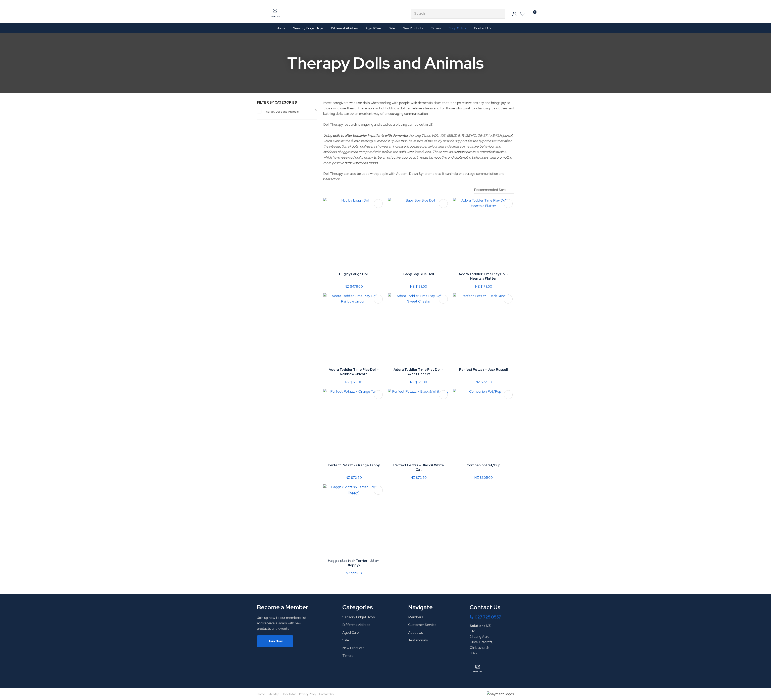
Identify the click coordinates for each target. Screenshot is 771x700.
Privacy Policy (307, 694)
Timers (436, 28)
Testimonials (418, 640)
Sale (392, 28)
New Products (413, 28)
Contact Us (482, 28)
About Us (415, 633)
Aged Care (373, 28)
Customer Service (422, 625)
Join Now (275, 641)
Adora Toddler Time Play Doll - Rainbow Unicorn (354, 371)
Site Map (273, 694)
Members (415, 617)
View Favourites (522, 14)
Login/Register (514, 14)
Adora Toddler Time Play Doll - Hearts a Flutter (484, 276)
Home (281, 28)
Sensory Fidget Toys (308, 28)
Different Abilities (344, 28)
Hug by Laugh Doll (353, 274)
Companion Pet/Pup (484, 465)
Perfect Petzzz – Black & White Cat (418, 467)
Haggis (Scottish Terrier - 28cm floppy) (353, 562)
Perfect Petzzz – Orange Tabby (354, 465)
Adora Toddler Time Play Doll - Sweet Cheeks (419, 371)
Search (500, 14)
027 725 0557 (488, 617)
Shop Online (457, 28)
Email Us (275, 16)
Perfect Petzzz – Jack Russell (483, 369)
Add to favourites (378, 203)
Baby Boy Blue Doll (418, 274)
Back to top (289, 694)
